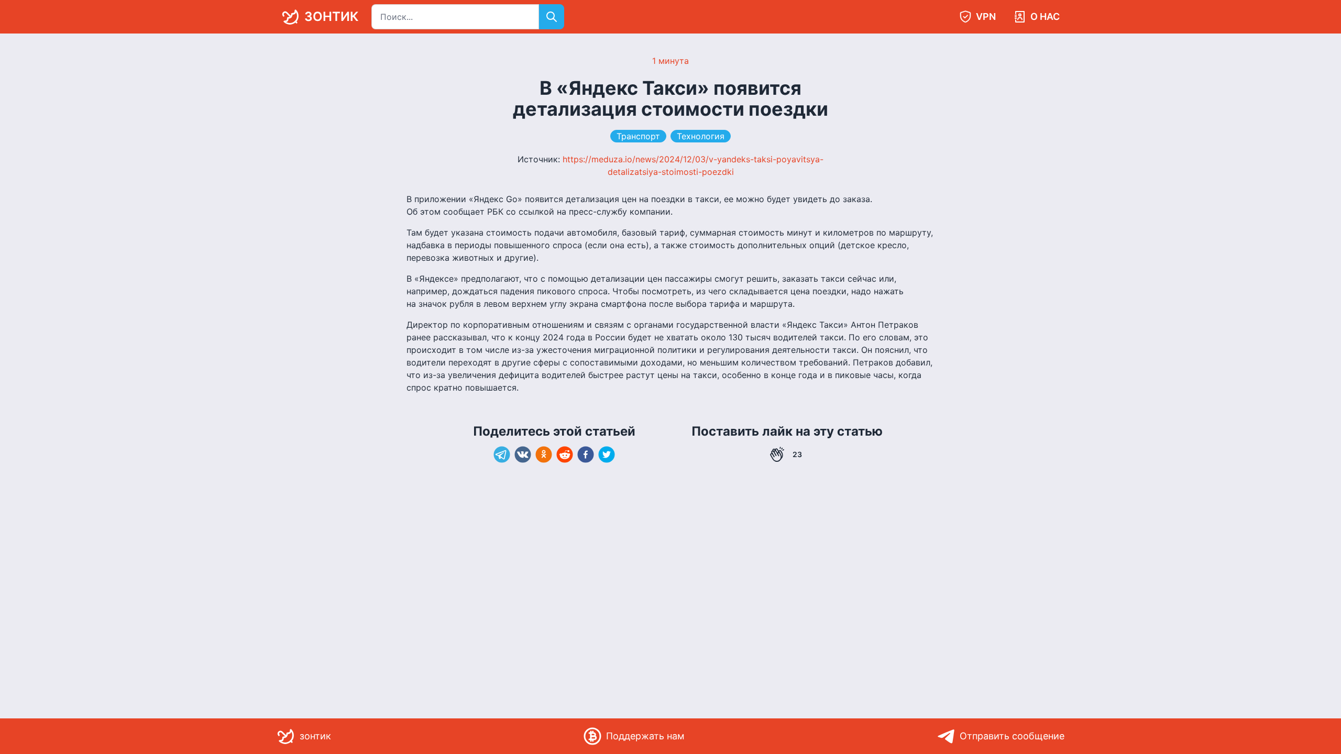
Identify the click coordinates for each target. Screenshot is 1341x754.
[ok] (543, 454)
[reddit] (564, 454)
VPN (986, 16)
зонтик (331, 16)
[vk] (522, 454)
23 (797, 454)
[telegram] (501, 454)
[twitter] (606, 454)
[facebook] (585, 454)
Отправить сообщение (1012, 735)
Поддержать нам (645, 735)
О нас (1045, 16)
